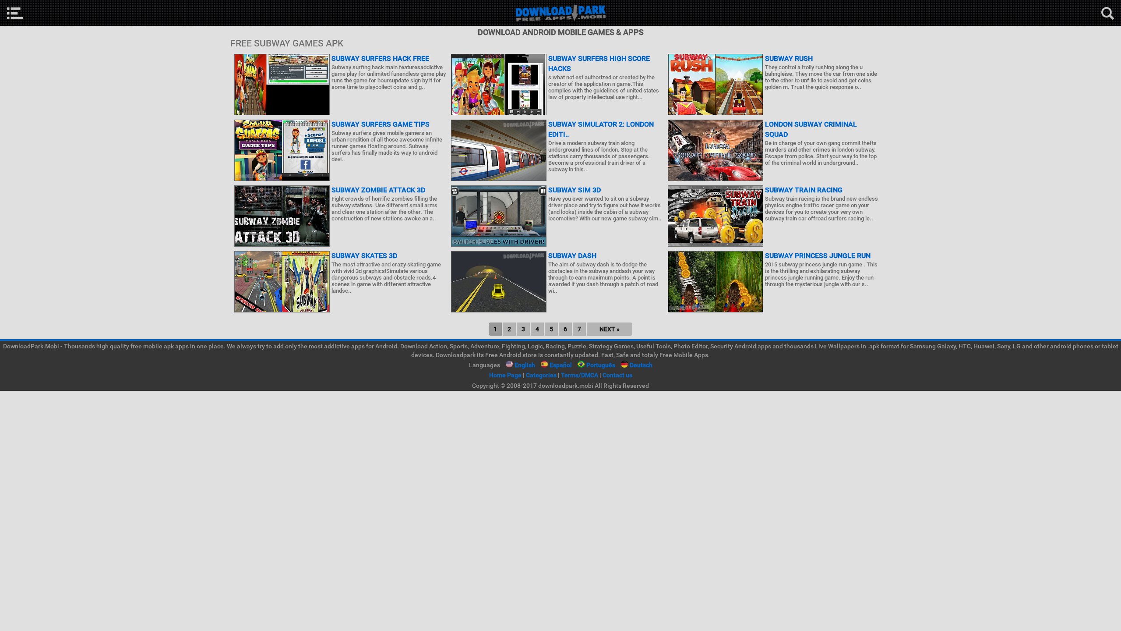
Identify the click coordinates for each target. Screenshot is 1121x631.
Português (600, 365)
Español (561, 365)
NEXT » (609, 329)
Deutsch (641, 365)
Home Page (505, 375)
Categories (541, 375)
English (525, 365)
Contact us (617, 375)
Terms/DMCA (579, 375)
